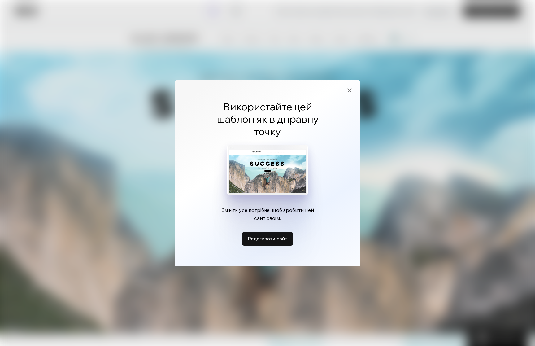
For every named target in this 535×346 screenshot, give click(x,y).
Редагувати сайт (267, 238)
